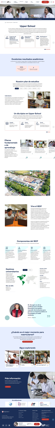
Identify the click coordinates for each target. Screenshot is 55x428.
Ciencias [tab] (30, 88)
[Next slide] (53, 43)
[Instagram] (6, 425)
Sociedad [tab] (25, 88)
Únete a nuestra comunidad (27, 341)
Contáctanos (8, 386)
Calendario (33, 412)
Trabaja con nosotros (35, 413)
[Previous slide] (1, 43)
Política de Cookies (34, 417)
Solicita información (45, 2)
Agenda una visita (45, 419)
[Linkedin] (9, 425)
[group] (10, 404)
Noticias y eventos (21, 417)
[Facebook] (3, 425)
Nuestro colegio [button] (26, 2)
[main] (27, 216)
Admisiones (20, 413)
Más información (37, 424)
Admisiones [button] (21, 1)
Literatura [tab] (17, 88)
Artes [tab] (38, 88)
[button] (45, 49)
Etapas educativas (9, 22)
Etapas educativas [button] (16, 2)
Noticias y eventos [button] (37, 2)
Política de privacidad (35, 416)
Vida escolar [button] (32, 2)
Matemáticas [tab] (34, 88)
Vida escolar (20, 416)
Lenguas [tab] (21, 88)
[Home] (6, 2)
